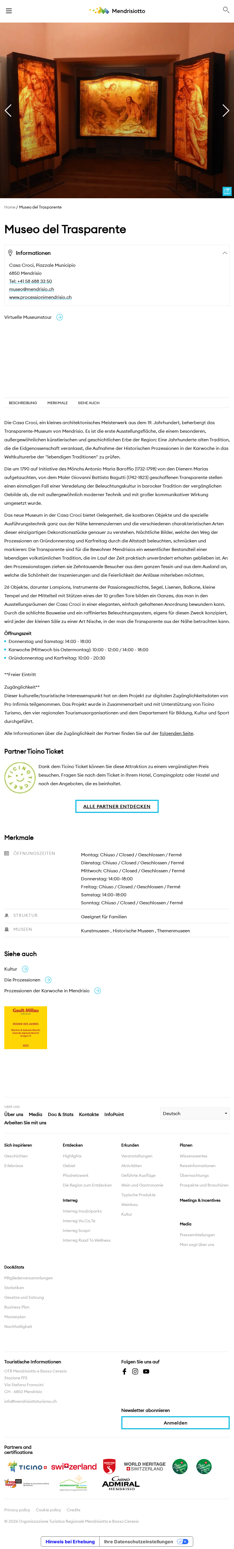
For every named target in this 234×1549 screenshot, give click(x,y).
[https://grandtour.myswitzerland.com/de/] (109, 1466)
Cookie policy (48, 1509)
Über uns (13, 1114)
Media (35, 1114)
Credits (73, 1509)
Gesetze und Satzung (24, 1297)
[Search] (226, 10)
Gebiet (69, 1165)
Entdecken (73, 1145)
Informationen (33, 253)
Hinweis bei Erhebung (70, 1541)
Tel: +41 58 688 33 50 (30, 281)
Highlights (72, 1156)
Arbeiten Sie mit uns (25, 1122)
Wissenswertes (193, 1156)
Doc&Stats (14, 1267)
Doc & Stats (60, 1114)
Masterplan (15, 1316)
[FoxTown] (27, 1483)
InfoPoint (114, 1114)
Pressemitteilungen (197, 1234)
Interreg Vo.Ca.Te (79, 1220)
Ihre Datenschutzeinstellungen (138, 1541)
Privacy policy (17, 1509)
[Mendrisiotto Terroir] (74, 1483)
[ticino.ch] (27, 1466)
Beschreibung (23, 402)
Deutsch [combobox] (171, 1113)
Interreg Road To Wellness (87, 1240)
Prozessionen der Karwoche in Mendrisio (47, 990)
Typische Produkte (138, 1194)
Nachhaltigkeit (18, 1326)
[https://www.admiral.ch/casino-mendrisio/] (121, 1483)
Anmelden (175, 1423)
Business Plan (16, 1307)
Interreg (70, 1200)
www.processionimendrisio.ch (40, 297)
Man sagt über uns (197, 1244)
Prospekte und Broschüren (204, 1185)
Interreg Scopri (76, 1230)
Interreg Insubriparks (82, 1211)
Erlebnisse (13, 1165)
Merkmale (57, 402)
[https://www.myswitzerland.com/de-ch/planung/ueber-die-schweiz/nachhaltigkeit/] (180, 1466)
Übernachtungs (194, 1175)
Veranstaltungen (136, 1156)
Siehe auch (89, 402)
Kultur (10, 969)
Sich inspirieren (18, 1145)
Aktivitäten (131, 1165)
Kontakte (89, 1114)
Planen (186, 1145)
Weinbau (129, 1204)
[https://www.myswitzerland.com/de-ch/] (74, 1466)
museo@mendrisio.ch (31, 289)
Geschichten (16, 1156)
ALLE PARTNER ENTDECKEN (117, 806)
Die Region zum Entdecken (87, 1185)
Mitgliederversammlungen (28, 1278)
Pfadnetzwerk (76, 1175)
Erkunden (130, 1145)
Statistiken (14, 1287)
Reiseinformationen (197, 1165)
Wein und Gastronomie (142, 1185)
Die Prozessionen (22, 980)
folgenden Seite (176, 733)
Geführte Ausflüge (138, 1175)
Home (9, 207)
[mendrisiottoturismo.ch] (8, 10)
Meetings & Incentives (200, 1200)
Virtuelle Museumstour (28, 317)
